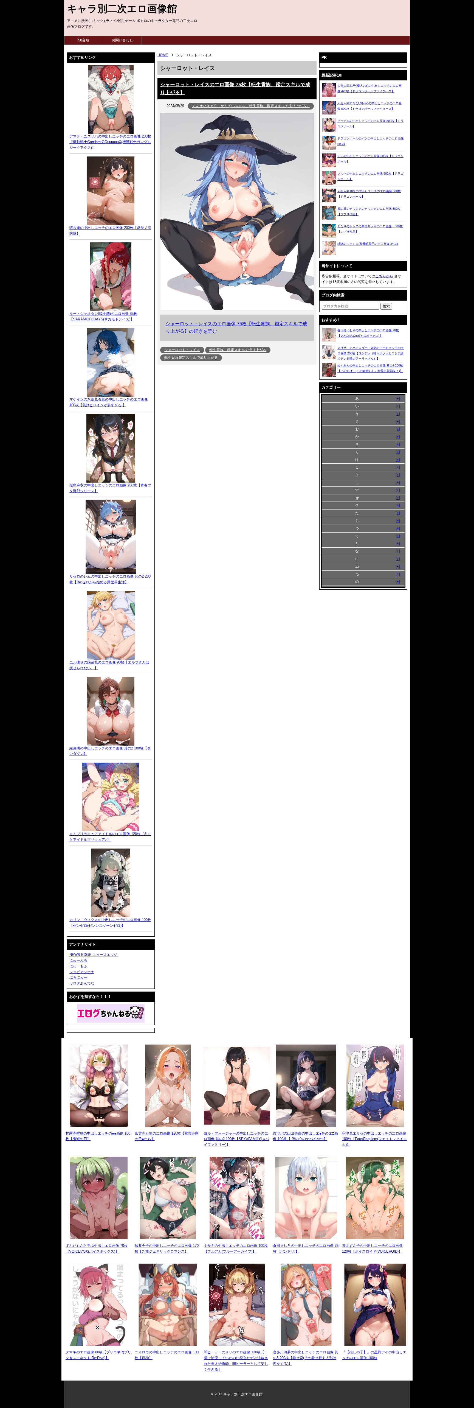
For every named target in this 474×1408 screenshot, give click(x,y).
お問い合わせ (122, 40)
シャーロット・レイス (182, 350)
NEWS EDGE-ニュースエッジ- (94, 955)
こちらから (384, 276)
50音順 (83, 40)
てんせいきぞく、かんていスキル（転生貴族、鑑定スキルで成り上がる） (251, 106)
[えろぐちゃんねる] (110, 1013)
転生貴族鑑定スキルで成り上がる (191, 358)
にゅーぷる (78, 960)
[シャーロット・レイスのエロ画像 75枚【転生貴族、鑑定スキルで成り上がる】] (237, 309)
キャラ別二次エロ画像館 (122, 8)
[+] (398, 398)
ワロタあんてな (81, 983)
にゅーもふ (78, 966)
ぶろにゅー (78, 977)
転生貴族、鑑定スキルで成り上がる (237, 350)
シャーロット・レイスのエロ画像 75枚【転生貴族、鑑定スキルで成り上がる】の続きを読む (236, 327)
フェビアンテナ (81, 972)
